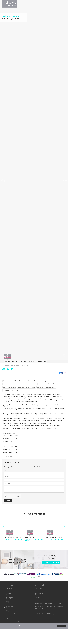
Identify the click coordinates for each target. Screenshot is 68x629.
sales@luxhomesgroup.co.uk (11, 594)
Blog (36, 598)
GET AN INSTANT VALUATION (51, 562)
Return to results (42, 361)
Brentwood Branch (39, 594)
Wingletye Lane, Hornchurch (13, 537)
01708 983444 (8, 593)
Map (25, 361)
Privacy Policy (18, 621)
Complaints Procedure (39, 600)
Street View (32, 361)
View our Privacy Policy (8, 626)
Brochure (7, 361)
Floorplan (14, 361)
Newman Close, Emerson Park (53, 537)
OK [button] (61, 626)
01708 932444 (8, 611)
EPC (21, 361)
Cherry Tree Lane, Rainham (32, 537)
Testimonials (37, 597)
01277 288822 (8, 602)
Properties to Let (38, 589)
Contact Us (37, 590)
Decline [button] (53, 626)
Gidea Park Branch (38, 596)
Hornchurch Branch (39, 593)
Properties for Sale (39, 588)
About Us (37, 592)
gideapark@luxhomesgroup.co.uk (12, 613)
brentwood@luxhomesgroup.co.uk (12, 604)
